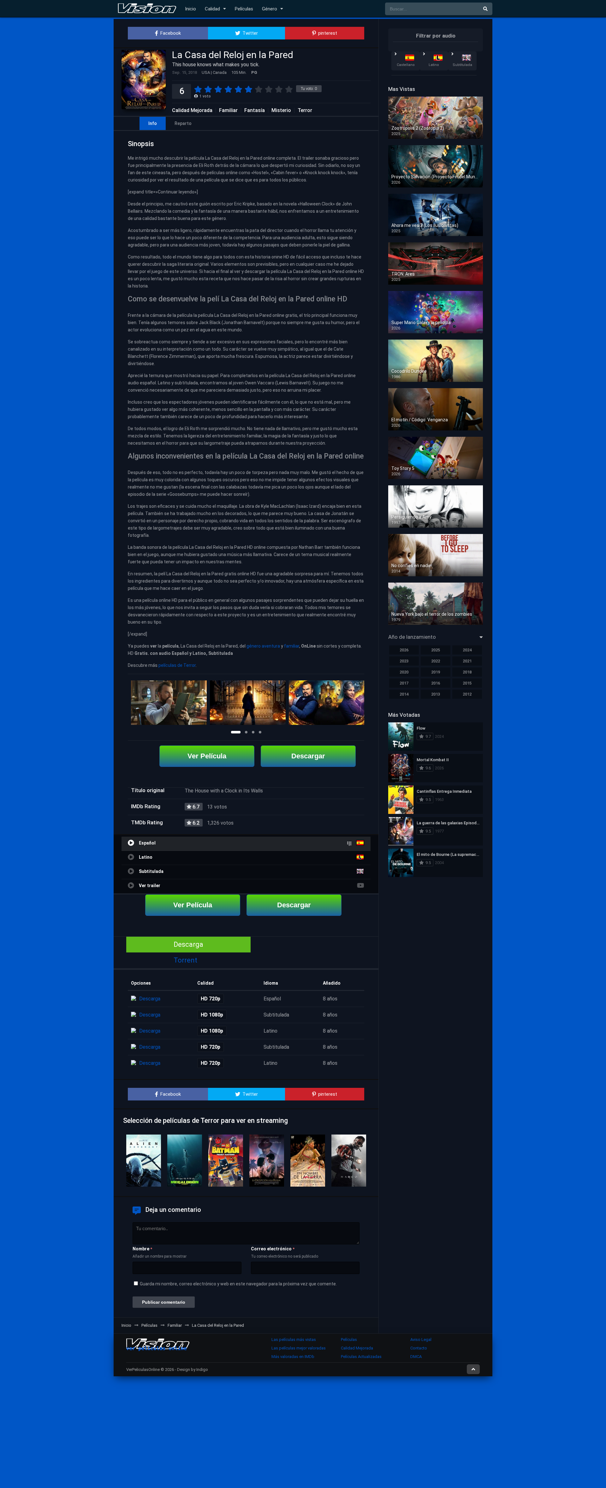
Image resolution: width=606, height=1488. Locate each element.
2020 (404, 672)
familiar (291, 646)
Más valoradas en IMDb (292, 1356)
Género (269, 9)
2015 (467, 683)
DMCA (416, 1356)
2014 (404, 694)
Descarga (188, 944)
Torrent (185, 960)
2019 (435, 672)
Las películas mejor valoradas (298, 1348)
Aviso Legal (420, 1339)
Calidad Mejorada (192, 110)
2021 (467, 661)
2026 (404, 650)
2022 (435, 661)
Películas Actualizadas (361, 1356)
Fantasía (254, 110)
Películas (244, 9)
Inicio (190, 9)
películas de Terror (177, 665)
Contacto (418, 1348)
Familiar (228, 110)
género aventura (263, 646)
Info (152, 123)
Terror (305, 110)
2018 (467, 672)
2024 (467, 650)
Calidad (212, 9)
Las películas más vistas (293, 1339)
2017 (404, 683)
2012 (467, 694)
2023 (404, 661)
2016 (435, 683)
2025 (435, 650)
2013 (435, 694)
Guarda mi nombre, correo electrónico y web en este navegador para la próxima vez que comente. (238, 1283)
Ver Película (206, 756)
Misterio (281, 110)
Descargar (308, 756)
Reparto (183, 123)
